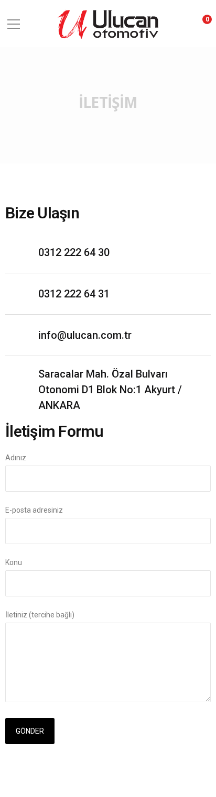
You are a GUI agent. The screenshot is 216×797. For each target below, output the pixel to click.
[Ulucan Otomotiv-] (108, 23)
